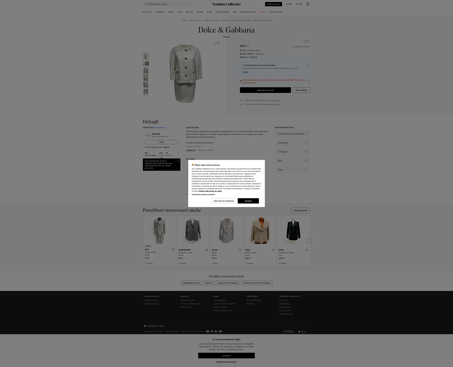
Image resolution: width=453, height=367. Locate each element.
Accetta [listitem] (248, 201)
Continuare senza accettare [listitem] (203, 194)
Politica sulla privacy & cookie (210, 191)
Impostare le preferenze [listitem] (224, 201)
